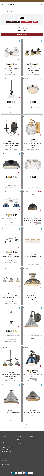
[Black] (9, 64)
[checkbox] (2, 78)
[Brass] (11, 64)
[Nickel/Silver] (7, 64)
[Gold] (32, 140)
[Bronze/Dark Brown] (13, 64)
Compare (5, 78)
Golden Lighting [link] (14, 11)
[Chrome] (16, 64)
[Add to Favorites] (19, 59)
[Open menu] (2, 5)
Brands (8, 11)
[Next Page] (29, 425)
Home (2, 11)
